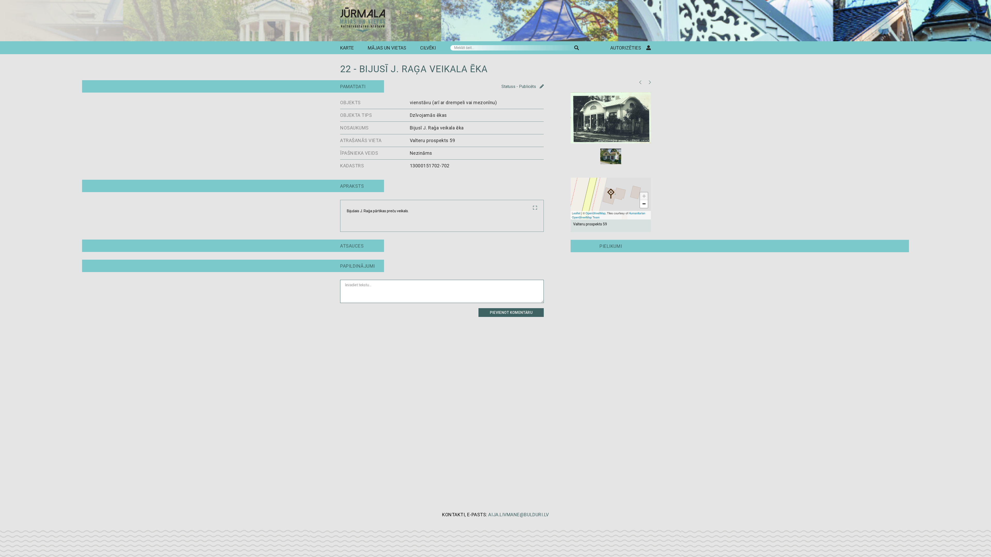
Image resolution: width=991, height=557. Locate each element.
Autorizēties (625, 48)
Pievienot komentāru (511, 312)
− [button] (644, 204)
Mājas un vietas (387, 48)
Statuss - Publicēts (519, 86)
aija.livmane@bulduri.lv (518, 514)
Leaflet (576, 213)
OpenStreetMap (595, 213)
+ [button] (644, 196)
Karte (347, 48)
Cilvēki (428, 48)
